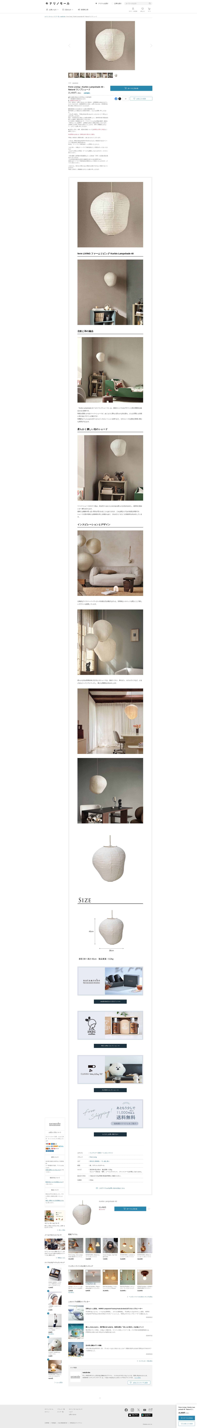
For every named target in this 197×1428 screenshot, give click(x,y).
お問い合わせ (72, 1414)
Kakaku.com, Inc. (148, 1424)
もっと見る (59, 1382)
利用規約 (54, 1423)
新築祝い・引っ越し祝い (102, 1161)
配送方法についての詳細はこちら (54, 1182)
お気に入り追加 (188, 1423)
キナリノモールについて (75, 1409)
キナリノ (47, 1412)
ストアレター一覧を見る (145, 1361)
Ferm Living (93, 1157)
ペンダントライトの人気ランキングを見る (140, 1296)
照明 (99, 1153)
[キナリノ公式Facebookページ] (126, 1410)
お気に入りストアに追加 (140, 1382)
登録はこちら (61, 1258)
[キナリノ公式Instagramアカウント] (132, 1410)
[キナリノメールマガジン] (150, 1410)
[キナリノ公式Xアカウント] (138, 1410)
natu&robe (62, 16)
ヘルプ (71, 1412)
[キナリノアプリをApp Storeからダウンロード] (133, 1416)
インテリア (93, 1153)
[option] (110, 45)
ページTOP (100, 1398)
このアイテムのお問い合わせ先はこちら (112, 1188)
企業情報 (47, 1423)
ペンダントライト (107, 1153)
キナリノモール (49, 16)
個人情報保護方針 (62, 1423)
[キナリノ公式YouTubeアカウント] (145, 1410)
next (149, 45)
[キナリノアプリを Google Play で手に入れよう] (146, 1416)
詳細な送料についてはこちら (53, 1169)
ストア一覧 (56, 16)
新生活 (92, 1161)
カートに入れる (188, 1418)
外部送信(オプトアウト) (76, 1423)
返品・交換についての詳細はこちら (55, 1200)
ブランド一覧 (61, 1409)
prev (70, 45)
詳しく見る (62, 1230)
